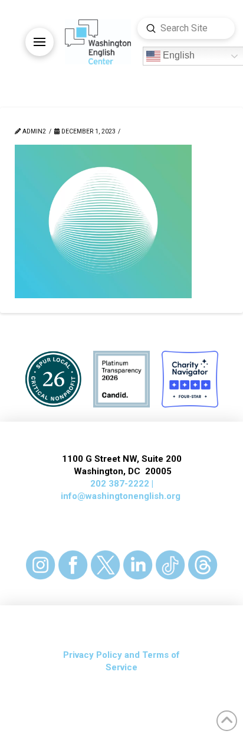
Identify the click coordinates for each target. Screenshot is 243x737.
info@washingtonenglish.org (120, 496)
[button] (39, 42)
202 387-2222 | (121, 483)
